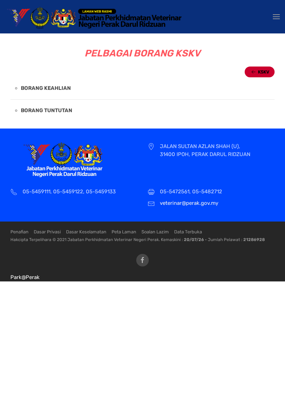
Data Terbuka (188, 231)
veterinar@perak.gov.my (189, 203)
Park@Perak (25, 277)
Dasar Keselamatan (86, 231)
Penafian (19, 231)
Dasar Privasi (47, 231)
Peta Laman (124, 231)
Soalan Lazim (155, 231)
